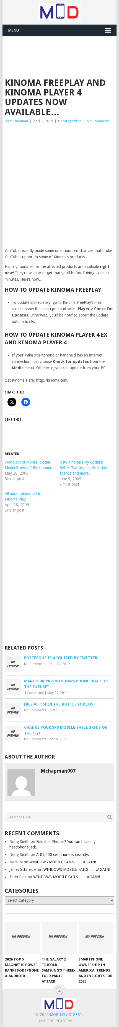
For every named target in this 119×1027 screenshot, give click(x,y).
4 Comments (34, 693)
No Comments (98, 121)
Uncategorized (70, 121)
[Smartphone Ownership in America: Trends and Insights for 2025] (96, 938)
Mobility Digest (66, 1014)
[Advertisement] (62, 50)
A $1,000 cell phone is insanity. (62, 854)
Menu (13, 30)
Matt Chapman (16, 121)
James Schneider (23, 869)
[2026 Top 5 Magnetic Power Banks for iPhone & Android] (22, 938)
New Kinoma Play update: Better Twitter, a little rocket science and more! (83, 467)
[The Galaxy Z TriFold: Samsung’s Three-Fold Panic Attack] (59, 938)
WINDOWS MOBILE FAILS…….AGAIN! (62, 862)
